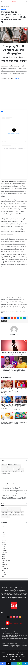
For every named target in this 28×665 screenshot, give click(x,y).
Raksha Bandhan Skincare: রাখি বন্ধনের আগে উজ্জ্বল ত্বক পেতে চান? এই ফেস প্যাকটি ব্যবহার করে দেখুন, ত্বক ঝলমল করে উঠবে (7, 421)
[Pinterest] (12, 318)
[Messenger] (18, 318)
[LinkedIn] (8, 318)
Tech (3, 562)
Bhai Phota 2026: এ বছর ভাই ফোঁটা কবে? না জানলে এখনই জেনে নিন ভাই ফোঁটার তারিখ (21, 390)
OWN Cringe (4, 550)
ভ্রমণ (22, 471)
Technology (17, 469)
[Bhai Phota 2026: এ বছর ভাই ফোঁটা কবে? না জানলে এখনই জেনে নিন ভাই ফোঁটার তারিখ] (21, 384)
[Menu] (1, 1)
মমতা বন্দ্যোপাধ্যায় (4, 473)
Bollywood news (17, 464)
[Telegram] (24, 318)
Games (4, 574)
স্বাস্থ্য (9, 473)
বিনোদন (18, 471)
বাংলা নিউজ (14, 471)
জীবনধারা (10, 471)
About (13, 656)
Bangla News (4, 464)
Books (3, 528)
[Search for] (26, 1)
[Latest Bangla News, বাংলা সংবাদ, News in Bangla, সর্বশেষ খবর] (14, 1)
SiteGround (22, 654)
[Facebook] (2, 318)
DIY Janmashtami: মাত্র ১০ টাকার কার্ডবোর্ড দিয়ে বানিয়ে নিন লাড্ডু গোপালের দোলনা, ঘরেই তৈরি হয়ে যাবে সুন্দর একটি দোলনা (21, 421)
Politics (11, 469)
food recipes (4, 536)
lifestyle (7, 6)
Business (4, 530)
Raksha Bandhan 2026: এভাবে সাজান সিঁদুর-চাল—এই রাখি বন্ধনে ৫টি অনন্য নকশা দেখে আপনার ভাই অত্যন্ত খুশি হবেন (7, 390)
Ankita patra (5, 25)
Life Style (4, 544)
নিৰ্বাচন (3, 576)
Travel (22, 469)
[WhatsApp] (21, 318)
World (3, 570)
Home (3, 6)
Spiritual (3, 556)
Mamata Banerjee (5, 469)
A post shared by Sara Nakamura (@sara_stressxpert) (14, 148)
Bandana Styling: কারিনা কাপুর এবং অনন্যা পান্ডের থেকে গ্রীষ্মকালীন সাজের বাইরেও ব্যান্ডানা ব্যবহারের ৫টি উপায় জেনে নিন (21, 406)
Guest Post (8, 656)
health (3, 538)
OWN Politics (4, 552)
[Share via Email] (2, 321)
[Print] (5, 321)
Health (14, 466)
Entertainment (4, 466)
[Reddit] (15, 318)
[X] (5, 318)
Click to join (16, 78)
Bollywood (10, 464)
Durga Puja (4, 532)
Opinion (3, 548)
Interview (4, 540)
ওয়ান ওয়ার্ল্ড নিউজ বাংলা (4, 471)
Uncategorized (5, 568)
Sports (3, 558)
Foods (10, 466)
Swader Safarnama (6, 560)
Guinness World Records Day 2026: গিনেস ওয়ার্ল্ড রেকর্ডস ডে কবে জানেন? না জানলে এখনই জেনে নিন (7, 405)
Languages (4, 542)
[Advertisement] (14, 95)
